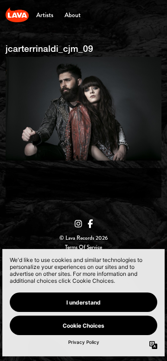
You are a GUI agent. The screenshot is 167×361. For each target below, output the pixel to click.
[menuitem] (44, 14)
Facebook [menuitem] (90, 224)
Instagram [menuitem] (78, 224)
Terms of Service (83, 247)
